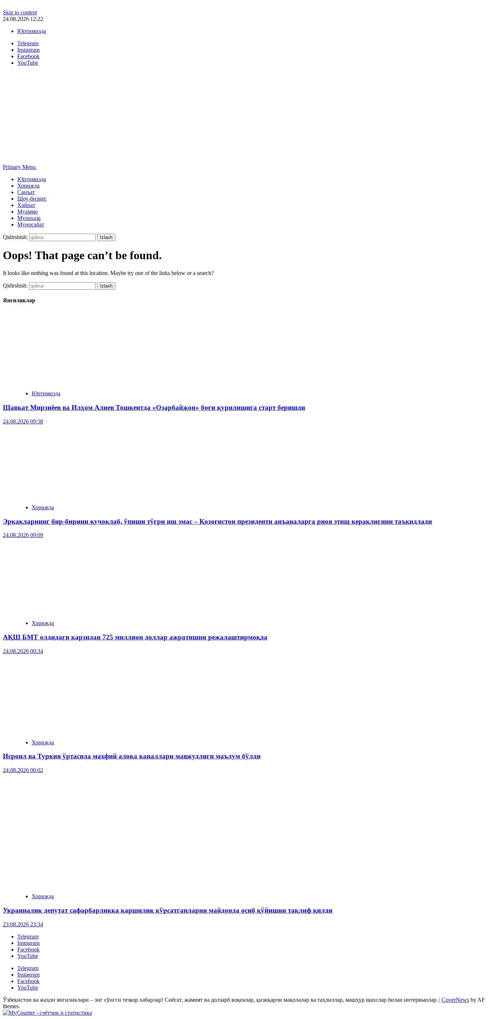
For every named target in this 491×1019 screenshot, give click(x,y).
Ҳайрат (26, 205)
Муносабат (30, 224)
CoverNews (455, 1000)
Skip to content (20, 12)
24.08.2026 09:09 (23, 535)
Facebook (28, 949)
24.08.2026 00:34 (23, 651)
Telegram (27, 936)
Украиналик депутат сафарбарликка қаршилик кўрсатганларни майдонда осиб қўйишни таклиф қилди (167, 910)
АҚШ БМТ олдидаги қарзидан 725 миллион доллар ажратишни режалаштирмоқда (135, 637)
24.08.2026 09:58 (23, 421)
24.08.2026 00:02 (23, 770)
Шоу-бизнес (32, 199)
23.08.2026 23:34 (23, 924)
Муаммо (27, 211)
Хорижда (28, 186)
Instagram (28, 943)
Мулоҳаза (29, 218)
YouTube (27, 956)
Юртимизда (31, 31)
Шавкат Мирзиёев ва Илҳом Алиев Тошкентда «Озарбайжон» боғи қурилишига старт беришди (154, 407)
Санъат (26, 192)
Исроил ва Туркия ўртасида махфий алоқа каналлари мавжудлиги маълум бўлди (132, 756)
